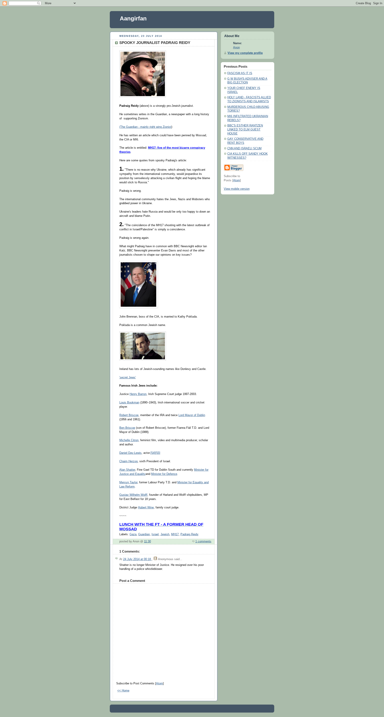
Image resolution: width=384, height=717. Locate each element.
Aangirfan (133, 18)
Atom (159, 683)
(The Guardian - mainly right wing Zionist (145, 126)
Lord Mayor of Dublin (191, 415)
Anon (236, 47)
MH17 (175, 534)
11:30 (147, 541)
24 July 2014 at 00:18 (137, 559)
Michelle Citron (128, 440)
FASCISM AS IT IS (239, 73)
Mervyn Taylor (128, 482)
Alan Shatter (127, 469)
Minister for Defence (164, 474)
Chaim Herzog (128, 461)
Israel (155, 534)
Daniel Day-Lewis (130, 452)
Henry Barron (138, 394)
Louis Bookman (129, 402)
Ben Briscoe (127, 427)
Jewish (164, 534)
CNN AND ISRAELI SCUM (244, 148)
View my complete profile (245, 53)
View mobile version (237, 188)
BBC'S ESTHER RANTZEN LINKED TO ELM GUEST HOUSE (245, 129)
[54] (152, 452)
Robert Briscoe (128, 415)
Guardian (144, 534)
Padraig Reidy (189, 534)
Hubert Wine (146, 507)
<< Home (123, 690)
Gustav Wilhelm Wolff (133, 494)
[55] (157, 452)
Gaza (133, 534)
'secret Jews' (127, 377)
